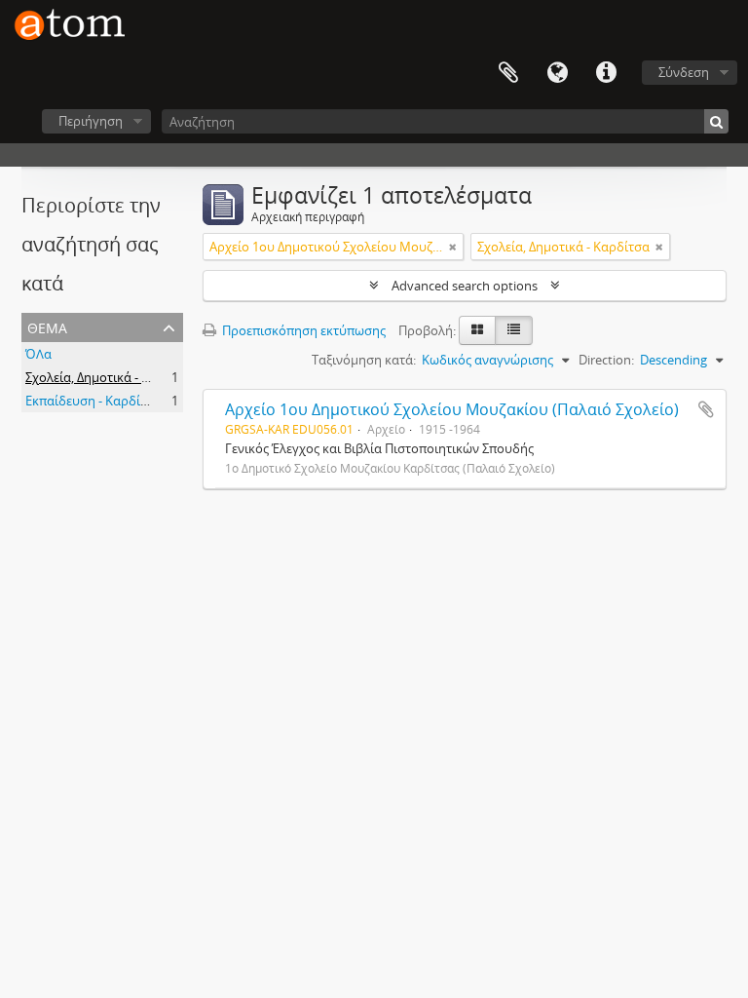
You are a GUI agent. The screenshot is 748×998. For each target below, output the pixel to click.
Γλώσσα (557, 73)
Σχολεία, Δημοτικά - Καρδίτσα (111, 377)
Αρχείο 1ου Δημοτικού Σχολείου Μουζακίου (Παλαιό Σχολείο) (452, 409)
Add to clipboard (706, 409)
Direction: (606, 359)
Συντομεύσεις (605, 73)
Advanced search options (465, 285)
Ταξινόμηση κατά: (364, 359)
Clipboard (508, 73)
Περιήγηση (90, 121)
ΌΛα (38, 354)
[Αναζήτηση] (716, 121)
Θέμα (47, 326)
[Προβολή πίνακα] (514, 330)
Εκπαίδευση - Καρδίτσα (93, 400)
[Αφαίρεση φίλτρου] (453, 246)
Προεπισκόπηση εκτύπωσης (302, 330)
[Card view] (477, 330)
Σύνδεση (683, 72)
